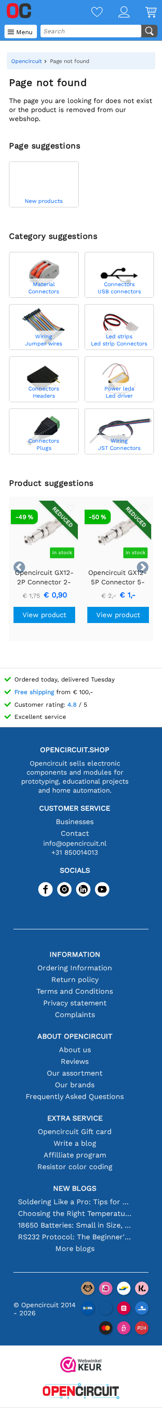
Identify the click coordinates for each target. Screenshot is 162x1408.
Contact (75, 833)
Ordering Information (74, 968)
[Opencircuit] (81, 1392)
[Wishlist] (89, 12)
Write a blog (75, 1143)
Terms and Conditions (74, 991)
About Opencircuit (74, 1036)
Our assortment (75, 1073)
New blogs (74, 1188)
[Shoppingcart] (143, 12)
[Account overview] (116, 12)
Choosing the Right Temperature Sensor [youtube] (74, 1213)
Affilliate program (75, 1155)
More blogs (74, 1248)
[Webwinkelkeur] (81, 1365)
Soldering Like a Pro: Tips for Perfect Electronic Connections (74, 1201)
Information (75, 954)
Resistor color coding (74, 1166)
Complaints (75, 1014)
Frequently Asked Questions (75, 1096)
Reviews (75, 1061)
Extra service (75, 1118)
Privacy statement (75, 1003)
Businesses (75, 821)
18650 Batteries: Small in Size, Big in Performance (74, 1225)
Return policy (75, 979)
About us (75, 1049)
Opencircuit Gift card (75, 1131)
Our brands (74, 1085)
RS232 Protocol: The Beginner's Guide (74, 1237)
